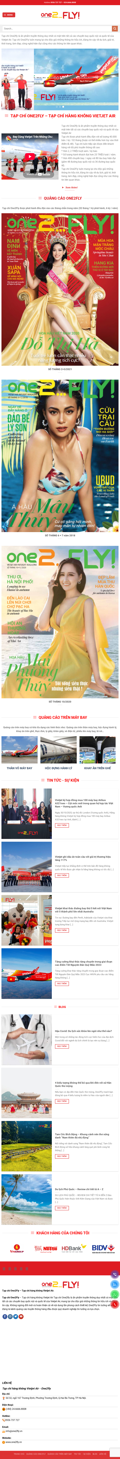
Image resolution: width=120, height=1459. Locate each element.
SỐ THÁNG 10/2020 (60, 701)
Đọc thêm (62, 825)
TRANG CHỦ (19, 1454)
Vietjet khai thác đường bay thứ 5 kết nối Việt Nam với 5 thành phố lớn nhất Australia (83, 910)
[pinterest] (27, 1269)
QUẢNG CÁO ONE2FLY (36, 1454)
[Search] (116, 15)
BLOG (95, 1454)
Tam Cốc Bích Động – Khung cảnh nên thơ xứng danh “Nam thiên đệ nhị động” (82, 1136)
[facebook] (15, 1269)
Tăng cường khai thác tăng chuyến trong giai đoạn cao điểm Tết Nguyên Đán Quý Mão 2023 (83, 963)
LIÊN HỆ (102, 1454)
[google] (21, 1269)
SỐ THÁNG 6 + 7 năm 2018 (60, 535)
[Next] (112, 79)
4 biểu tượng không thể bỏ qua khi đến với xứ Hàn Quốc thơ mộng (83, 1084)
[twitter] (4, 1269)
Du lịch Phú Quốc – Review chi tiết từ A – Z (79, 1189)
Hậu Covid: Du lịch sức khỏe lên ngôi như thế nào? (83, 1031)
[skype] (10, 1269)
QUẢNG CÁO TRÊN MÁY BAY (60, 1454)
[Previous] (7, 79)
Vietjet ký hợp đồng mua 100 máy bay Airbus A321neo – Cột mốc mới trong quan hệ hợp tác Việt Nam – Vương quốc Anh (84, 803)
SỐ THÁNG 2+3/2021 (60, 369)
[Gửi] (115, 28)
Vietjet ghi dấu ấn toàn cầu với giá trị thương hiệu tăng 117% (83, 858)
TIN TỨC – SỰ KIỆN (82, 1454)
